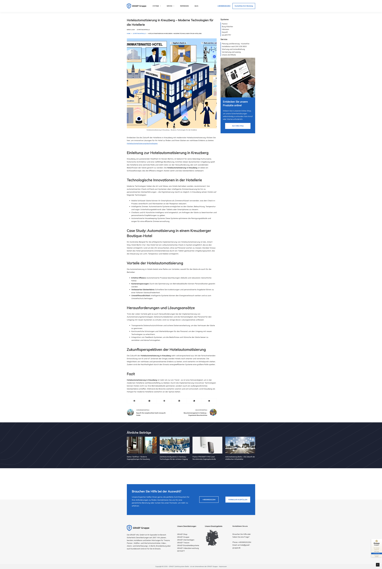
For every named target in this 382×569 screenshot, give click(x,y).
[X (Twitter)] (149, 400)
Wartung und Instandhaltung (233, 49)
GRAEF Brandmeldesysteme (188, 545)
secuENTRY (226, 35)
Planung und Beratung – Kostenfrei (235, 44)
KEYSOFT (181, 551)
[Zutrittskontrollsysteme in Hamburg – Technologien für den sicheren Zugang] (175, 445)
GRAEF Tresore (183, 543)
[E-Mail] (209, 400)
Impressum (223, 566)
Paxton (225, 24)
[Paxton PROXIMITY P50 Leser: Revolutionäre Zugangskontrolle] (207, 445)
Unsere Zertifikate (229, 55)
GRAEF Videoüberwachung (188, 548)
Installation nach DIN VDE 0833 (234, 46)
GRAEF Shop (182, 534)
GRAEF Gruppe (183, 537)
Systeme (156, 6)
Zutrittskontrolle (143, 29)
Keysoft (225, 32)
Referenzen (184, 6)
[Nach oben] (378, 565)
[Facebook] (134, 400)
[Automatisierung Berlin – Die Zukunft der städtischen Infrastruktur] (240, 445)
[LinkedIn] (179, 400)
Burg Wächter (227, 26)
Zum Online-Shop (238, 126)
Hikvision (225, 29)
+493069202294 (223, 6)
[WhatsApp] (194, 400)
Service (169, 6)
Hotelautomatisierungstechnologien (142, 143)
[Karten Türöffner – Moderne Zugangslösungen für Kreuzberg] (142, 445)
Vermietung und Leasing (231, 52)
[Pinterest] (164, 400)
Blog (196, 6)
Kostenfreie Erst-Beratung (244, 6)
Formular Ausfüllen (237, 500)
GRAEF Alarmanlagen (185, 540)
